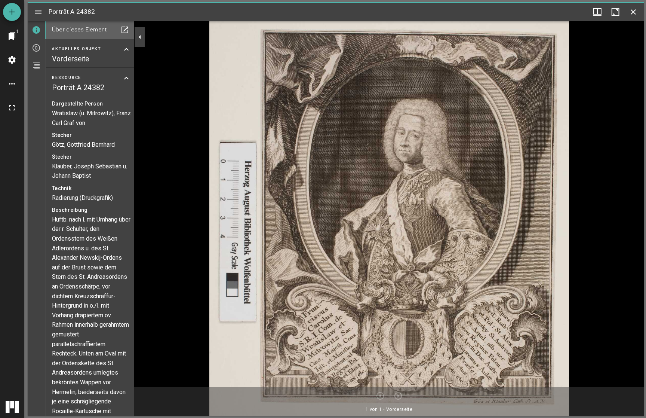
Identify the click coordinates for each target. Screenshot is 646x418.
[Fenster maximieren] (615, 12)
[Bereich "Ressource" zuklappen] (126, 78)
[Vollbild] (12, 108)
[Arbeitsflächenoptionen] (12, 84)
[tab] (37, 30)
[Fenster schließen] (633, 12)
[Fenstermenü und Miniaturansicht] (597, 12)
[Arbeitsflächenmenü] (12, 60)
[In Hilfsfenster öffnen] (125, 30)
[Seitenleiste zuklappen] (139, 37)
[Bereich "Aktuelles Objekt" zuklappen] (126, 49)
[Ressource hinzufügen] (12, 12)
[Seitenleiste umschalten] (38, 12)
